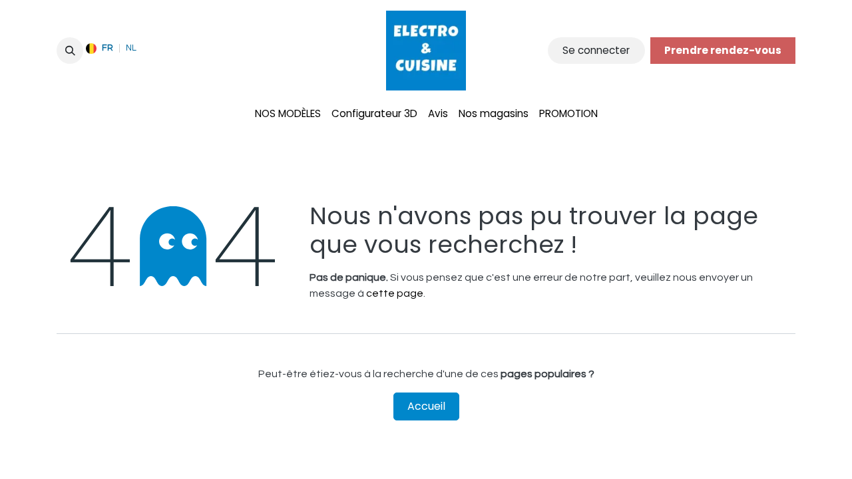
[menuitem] (288, 114)
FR (107, 48)
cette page (394, 293)
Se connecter (596, 50)
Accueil (426, 406)
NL (131, 48)
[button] (70, 50)
